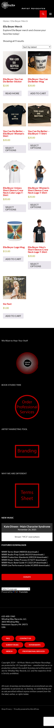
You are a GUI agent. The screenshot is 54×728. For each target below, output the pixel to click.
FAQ (8, 638)
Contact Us (25, 638)
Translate (23, 592)
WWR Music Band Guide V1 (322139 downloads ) (25, 562)
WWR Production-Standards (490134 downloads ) (25, 557)
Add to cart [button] (38, 93)
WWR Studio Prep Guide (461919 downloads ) (23, 554)
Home (6, 21)
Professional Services (33, 651)
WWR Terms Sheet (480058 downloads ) (20, 551)
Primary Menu (50, 14)
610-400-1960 (8, 616)
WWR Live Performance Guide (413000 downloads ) (26, 565)
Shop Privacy (7, 709)
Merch (9, 651)
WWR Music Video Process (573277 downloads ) (24, 560)
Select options (10, 149)
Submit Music (12, 645)
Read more (12, 93)
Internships (34, 645)
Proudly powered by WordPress (26, 709)
